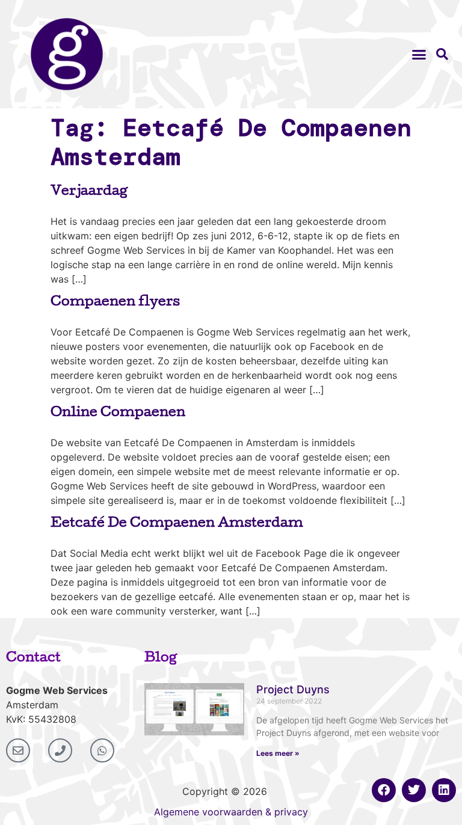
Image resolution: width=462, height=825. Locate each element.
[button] (418, 54)
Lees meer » (278, 753)
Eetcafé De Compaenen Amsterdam (177, 524)
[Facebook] (384, 790)
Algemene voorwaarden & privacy (231, 812)
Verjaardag (89, 192)
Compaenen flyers (115, 303)
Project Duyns (293, 689)
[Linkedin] (444, 790)
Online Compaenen (118, 413)
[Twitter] (414, 790)
